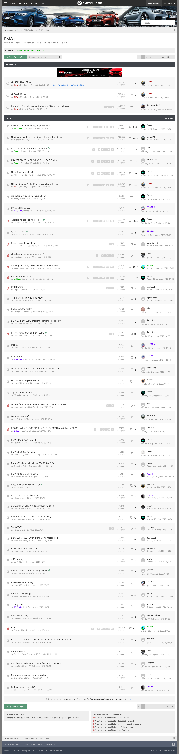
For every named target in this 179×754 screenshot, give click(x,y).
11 (105, 149)
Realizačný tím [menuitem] (29, 744)
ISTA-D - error (18, 231)
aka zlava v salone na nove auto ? (27, 254)
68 (105, 173)
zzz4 (16, 419)
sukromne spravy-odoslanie (25, 380)
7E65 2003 (18, 455)
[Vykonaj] (130, 699)
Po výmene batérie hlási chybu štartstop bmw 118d (36, 663)
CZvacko (17, 395)
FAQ (19, 3)
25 (102, 161)
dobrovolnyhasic (154, 105)
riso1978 (17, 642)
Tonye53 (18, 466)
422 (95, 278)
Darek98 (17, 618)
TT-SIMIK (18, 211)
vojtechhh (18, 443)
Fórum (12, 3)
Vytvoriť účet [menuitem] (154, 3)
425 (107, 278)
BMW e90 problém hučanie (24, 474)
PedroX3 (17, 312)
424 (103, 278)
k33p (26, 50)
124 (103, 185)
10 (102, 149)
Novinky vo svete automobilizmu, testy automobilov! (37, 137)
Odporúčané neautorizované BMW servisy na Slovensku (39, 404)
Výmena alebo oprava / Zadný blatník (29, 570)
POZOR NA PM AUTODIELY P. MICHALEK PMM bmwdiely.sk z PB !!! (44, 428)
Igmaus (150, 570)
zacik (16, 199)
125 (107, 185)
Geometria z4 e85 (20, 416)
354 (99, 221)
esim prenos (17, 356)
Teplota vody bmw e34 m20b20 (27, 297)
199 (107, 267)
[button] (139, 57)
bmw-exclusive (20, 407)
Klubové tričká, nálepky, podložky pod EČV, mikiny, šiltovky (40, 106)
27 (109, 161)
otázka (14, 344)
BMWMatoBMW (20, 540)
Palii (15, 573)
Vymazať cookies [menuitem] (13, 744)
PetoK (149, 403)
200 (111, 267)
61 (102, 629)
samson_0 (18, 487)
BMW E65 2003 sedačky (23, 452)
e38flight (150, 484)
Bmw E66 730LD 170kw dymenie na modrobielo (34, 537)
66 (99, 173)
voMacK (40, 50)
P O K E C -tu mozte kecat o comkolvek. (30, 125)
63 (109, 629)
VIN (42, 3)
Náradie (30, 751)
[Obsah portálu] (62, 16)
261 (103, 138)
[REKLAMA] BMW (22, 82)
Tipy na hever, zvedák (22, 392)
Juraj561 (17, 666)
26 (105, 161)
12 (109, 149)
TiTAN (16, 85)
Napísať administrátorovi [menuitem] (47, 744)
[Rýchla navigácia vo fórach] (173, 30)
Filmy (14, 627)
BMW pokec (14, 39)
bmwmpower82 (153, 615)
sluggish (150, 527)
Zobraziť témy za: (59, 699)
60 (99, 629)
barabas (19, 50)
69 (109, 173)
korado (150, 451)
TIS (31, 3)
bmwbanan (18, 257)
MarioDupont (152, 243)
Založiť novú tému (16, 57)
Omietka (15, 751)
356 (107, 221)
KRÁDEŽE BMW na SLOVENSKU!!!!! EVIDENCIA (34, 160)
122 (95, 185)
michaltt (17, 140)
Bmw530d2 (151, 538)
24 (99, 161)
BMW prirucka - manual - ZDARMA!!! (29, 148)
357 (111, 221)
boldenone (18, 371)
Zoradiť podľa (94, 699)
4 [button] (155, 57)
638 (95, 127)
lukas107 (150, 581)
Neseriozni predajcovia (22, 172)
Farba (23, 751)
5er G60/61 (16, 527)
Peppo (17, 151)
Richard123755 (20, 246)
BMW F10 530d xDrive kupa (24, 495)
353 (95, 221)
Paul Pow (151, 427)
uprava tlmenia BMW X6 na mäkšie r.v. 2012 (32, 506)
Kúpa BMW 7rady (19, 615)
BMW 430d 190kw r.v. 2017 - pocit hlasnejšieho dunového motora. (43, 639)
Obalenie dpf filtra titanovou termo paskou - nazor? (36, 368)
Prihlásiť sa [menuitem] (169, 3)
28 (112, 161)
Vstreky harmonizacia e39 (24, 548)
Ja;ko (149, 147)
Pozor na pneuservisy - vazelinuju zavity (31, 516)
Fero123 (17, 476)
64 (112, 629)
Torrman (17, 234)
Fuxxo (149, 125)
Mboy (16, 498)
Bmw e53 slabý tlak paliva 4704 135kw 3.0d (33, 463)
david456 (18, 300)
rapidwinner (152, 298)
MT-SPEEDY (19, 128)
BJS (148, 308)
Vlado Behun (19, 268)
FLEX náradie (41, 751)
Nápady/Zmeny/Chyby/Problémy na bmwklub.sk (34, 184)
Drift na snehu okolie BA (23, 687)
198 (103, 267)
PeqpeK (150, 474)
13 (112, 149)
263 (111, 138)
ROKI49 (150, 380)
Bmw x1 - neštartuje (21, 593)
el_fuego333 (19, 519)
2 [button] (146, 57)
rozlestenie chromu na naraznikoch (28, 196)
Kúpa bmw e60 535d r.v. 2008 (26, 484)
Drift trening (17, 287)
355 (103, 221)
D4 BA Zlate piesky (20, 208)
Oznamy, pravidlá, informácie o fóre (68, 85)
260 (99, 138)
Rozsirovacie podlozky (22, 582)
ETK (25, 3)
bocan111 (18, 383)
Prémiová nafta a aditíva (23, 243)
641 (107, 127)
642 (111, 127)
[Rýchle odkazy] (5, 3)
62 (105, 629)
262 (107, 138)
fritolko (150, 604)
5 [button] (158, 57)
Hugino (33, 50)
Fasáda (7, 751)
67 (102, 173)
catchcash (151, 287)
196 (95, 267)
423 (99, 278)
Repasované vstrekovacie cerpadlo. (28, 675)
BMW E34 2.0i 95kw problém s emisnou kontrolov (36, 321)
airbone (17, 431)
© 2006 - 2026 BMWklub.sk (162, 751)
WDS (36, 3)
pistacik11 (151, 137)
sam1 (16, 562)
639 (99, 127)
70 (112, 173)
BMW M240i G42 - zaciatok (24, 440)
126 (111, 185)
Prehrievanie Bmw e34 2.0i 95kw (28, 333)
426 (111, 278)
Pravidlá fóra (20, 94)
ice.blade (150, 231)
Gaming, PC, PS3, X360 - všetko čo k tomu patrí (34, 265)
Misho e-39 (152, 159)
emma (16, 347)
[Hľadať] (54, 57)
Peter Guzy (19, 509)
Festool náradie (55, 751)
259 (95, 138)
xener (149, 253)
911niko (150, 559)
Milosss (17, 175)
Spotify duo (17, 604)
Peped (17, 290)
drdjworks (18, 678)
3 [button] (150, 57)
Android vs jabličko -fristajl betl (27, 220)
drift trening (17, 559)
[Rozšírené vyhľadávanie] (59, 57)
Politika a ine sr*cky (21, 276)
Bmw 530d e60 (18, 651)
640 (103, 127)
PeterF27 (18, 596)
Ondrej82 (151, 674)
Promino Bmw (20, 654)
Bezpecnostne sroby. (21, 309)
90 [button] (168, 57)
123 (99, 185)
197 (99, 267)
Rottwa (17, 630)
